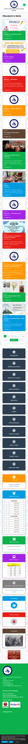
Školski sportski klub (14, 366)
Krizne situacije (14, 614)
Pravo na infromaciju (8, 693)
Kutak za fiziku (14, 445)
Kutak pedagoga (14, 422)
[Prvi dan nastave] (14, 47)
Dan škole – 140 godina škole (12, 213)
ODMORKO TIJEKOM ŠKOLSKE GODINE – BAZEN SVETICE (13, 266)
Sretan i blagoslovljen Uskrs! (12, 296)
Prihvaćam (5, 741)
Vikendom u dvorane (14, 378)
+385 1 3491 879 (9, 684)
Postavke (17, 741)
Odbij (11, 741)
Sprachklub (14, 400)
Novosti (5, 32)
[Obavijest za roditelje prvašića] (14, 25)
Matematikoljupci (14, 389)
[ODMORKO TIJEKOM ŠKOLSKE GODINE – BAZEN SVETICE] (14, 256)
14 (23, 336)
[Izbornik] (24, 5)
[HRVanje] (14, 176)
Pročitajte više (7, 38)
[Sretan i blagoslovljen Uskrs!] (14, 287)
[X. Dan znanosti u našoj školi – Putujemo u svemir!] (14, 227)
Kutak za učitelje (14, 434)
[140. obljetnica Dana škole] (14, 123)
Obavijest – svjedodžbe (10, 79)
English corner (14, 456)
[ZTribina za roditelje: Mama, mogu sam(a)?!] (14, 309)
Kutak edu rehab (14, 467)
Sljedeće (13, 340)
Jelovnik (19, 549)
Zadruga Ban (14, 355)
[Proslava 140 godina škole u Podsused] (14, 146)
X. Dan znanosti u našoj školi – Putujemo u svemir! (12, 236)
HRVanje (6, 186)
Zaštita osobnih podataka (9, 695)
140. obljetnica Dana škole (11, 132)
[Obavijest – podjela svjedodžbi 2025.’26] (14, 99)
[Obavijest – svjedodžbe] (14, 70)
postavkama (23, 739)
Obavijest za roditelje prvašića (12, 34)
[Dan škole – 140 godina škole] (14, 204)
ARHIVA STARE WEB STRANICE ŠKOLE (13, 697)
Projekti (14, 411)
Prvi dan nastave (9, 56)
